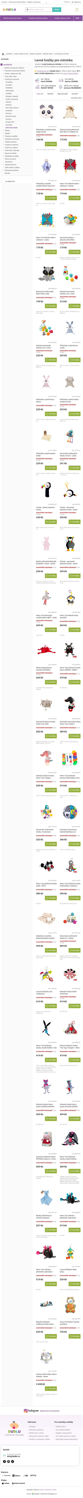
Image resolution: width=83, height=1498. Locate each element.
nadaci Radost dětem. (71, 76)
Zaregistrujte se (42, 73)
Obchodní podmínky (36, 1434)
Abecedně (75, 98)
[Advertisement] (41, 36)
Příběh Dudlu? (60, 1431)
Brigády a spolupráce (33, 2)
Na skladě (10, 181)
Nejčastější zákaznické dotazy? (66, 1444)
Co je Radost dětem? (62, 1434)
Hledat (55, 9)
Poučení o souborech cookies (39, 1444)
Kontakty (4, 2)
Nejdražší (50, 98)
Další (76, 18)
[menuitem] (12, 18)
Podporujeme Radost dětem (17, 2)
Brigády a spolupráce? (63, 1438)
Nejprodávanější (62, 98)
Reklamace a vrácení (36, 1438)
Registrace (75, 2)
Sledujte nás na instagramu (49, 1415)
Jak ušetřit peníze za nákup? (65, 1441)
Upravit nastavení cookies (47, 1494)
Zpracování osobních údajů (38, 1441)
